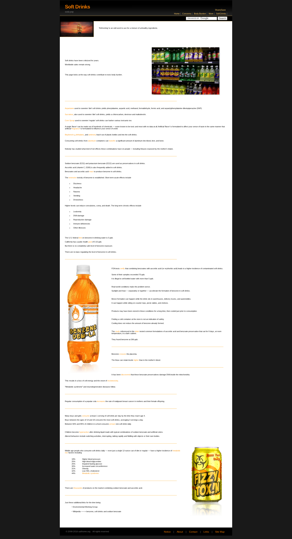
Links (206, 532)
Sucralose (69, 114)
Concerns (186, 14)
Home (177, 14)
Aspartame (69, 108)
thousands (78, 488)
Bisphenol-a (70, 135)
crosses (122, 354)
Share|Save (220, 10)
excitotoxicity (112, 381)
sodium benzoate (114, 511)
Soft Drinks (221, 14)
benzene (89, 511)
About (180, 532)
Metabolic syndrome (90, 473)
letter (137, 331)
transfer (112, 141)
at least (112, 424)
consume (86, 416)
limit (80, 238)
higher (136, 360)
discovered (125, 375)
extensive (73, 178)
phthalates (80, 135)
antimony (92, 135)
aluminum (92, 141)
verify (122, 268)
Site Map (220, 532)
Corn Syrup (69, 120)
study (117, 331)
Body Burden (200, 14)
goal (90, 242)
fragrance (76, 129)
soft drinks (98, 511)
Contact (193, 532)
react (91, 171)
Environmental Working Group (85, 507)
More (211, 14)
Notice (167, 532)
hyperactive (84, 432)
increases (101, 401)
